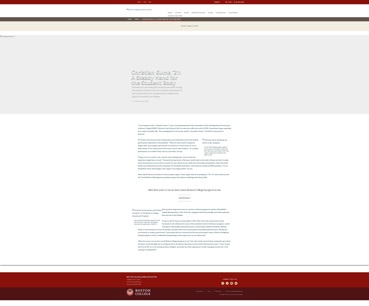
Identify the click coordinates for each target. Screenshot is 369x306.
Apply (139, 2)
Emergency (218, 291)
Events (186, 13)
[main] (184, 150)
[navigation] (205, 10)
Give (149, 2)
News (137, 19)
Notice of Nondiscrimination (234, 291)
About (170, 13)
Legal (209, 291)
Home (129, 19)
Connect (178, 13)
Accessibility (199, 291)
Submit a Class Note (175, 16)
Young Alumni (221, 13)
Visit (144, 2)
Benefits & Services (198, 13)
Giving (210, 13)
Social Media (233, 13)
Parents (217, 2)
